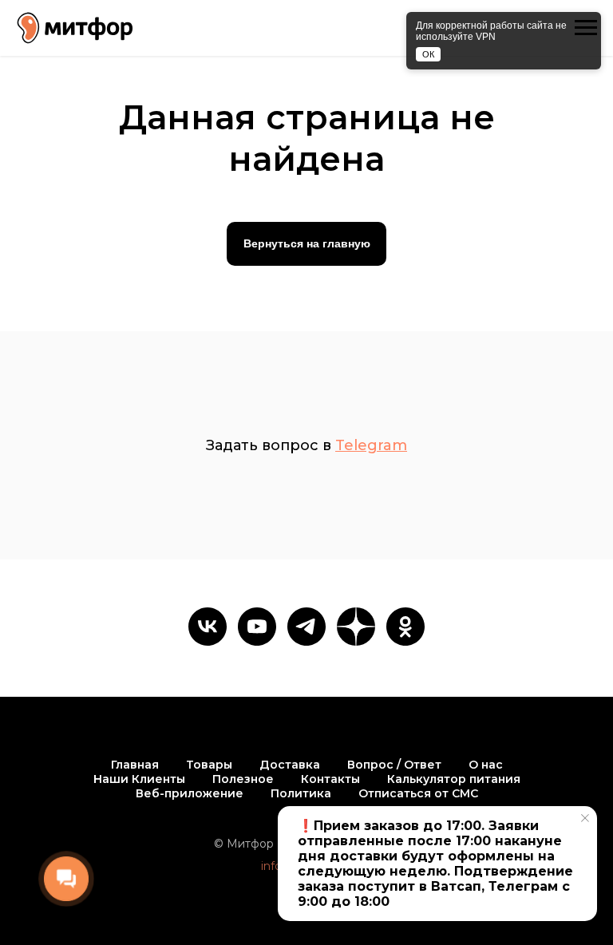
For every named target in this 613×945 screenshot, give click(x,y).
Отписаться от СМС (418, 793)
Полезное (243, 779)
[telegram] (306, 626)
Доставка (289, 764)
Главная (135, 764)
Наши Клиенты (139, 779)
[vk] (207, 626)
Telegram (371, 445)
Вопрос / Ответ (394, 764)
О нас (486, 764)
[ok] (405, 626)
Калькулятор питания (453, 779)
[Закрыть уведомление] (585, 818)
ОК (428, 54)
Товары (209, 764)
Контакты (330, 779)
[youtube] (257, 626)
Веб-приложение (189, 793)
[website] (356, 626)
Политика (301, 793)
